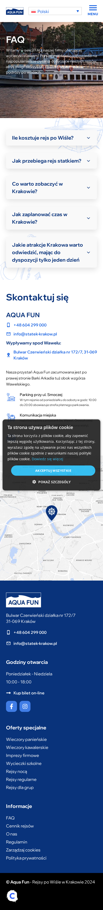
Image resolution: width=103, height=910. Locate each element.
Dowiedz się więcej (47, 459)
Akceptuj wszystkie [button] (53, 470)
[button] (51, 482)
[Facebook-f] (11, 706)
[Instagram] (25, 706)
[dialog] (51, 455)
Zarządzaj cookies (23, 849)
